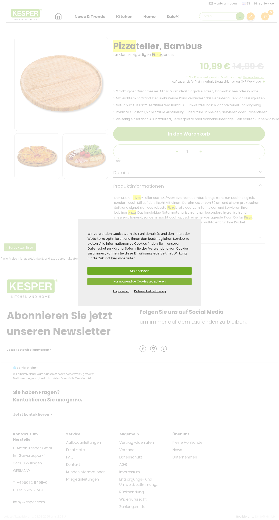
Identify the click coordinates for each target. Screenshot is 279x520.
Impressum (121, 291)
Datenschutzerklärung (105, 248)
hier (114, 258)
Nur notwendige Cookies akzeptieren (140, 281)
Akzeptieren (139, 271)
